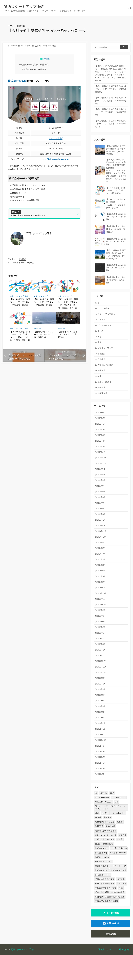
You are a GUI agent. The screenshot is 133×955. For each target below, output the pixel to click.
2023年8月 (101, 616)
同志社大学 (110, 826)
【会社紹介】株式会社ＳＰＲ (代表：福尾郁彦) (116, 280)
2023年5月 (101, 633)
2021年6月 (101, 763)
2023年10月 (102, 604)
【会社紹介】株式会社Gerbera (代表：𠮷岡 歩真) (116, 216)
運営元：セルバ (105, 949)
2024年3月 (101, 576)
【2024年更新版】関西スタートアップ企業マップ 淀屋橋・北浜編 (20, 302)
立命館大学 (122, 883)
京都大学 (107, 817)
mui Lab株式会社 (119, 797)
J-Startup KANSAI (102, 797)
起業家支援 (102, 393)
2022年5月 (101, 700)
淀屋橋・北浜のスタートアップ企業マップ (28, 215)
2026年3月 (101, 441)
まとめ (100, 331)
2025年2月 (101, 514)
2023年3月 (101, 644)
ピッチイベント (104, 325)
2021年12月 (102, 729)
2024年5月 (101, 565)
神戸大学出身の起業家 (104, 883)
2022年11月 (102, 667)
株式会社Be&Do (17, 81)
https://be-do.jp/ (55, 138)
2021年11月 (102, 734)
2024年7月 (101, 554)
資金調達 (101, 387)
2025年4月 (101, 503)
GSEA (112, 793)
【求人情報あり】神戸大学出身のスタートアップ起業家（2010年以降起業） (110, 112)
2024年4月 (101, 570)
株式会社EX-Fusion (119, 848)
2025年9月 (101, 474)
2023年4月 (101, 638)
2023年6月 (101, 627)
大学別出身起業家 (105, 365)
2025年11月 (102, 463)
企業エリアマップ (17, 296)
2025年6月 (101, 491)
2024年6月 (101, 559)
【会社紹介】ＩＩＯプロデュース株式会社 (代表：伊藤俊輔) (44, 334)
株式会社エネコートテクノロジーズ (110, 866)
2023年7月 (101, 621)
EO (96, 793)
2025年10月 (102, 469)
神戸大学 (121, 879)
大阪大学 (123, 835)
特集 (26, 296)
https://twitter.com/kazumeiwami (55, 159)
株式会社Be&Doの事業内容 (33, 69)
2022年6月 (101, 695)
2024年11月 (102, 531)
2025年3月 (101, 508)
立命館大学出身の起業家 (105, 888)
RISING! (105, 813)
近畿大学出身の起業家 (115, 892)
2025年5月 (101, 497)
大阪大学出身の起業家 (104, 839)
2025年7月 (101, 486)
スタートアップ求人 (106, 314)
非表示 (46, 58)
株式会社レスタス (103, 874)
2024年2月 (101, 582)
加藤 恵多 (99, 826)
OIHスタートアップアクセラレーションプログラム (110, 807)
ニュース (101, 319)
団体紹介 (101, 359)
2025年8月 (101, 480)
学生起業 (101, 370)
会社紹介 (21, 25)
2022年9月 (101, 678)
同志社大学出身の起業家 (105, 830)
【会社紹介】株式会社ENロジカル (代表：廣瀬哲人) (116, 229)
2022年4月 (101, 706)
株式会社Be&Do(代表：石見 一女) (34, 64)
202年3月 (101, 774)
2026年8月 (101, 412)
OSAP (97, 813)
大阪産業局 (108, 844)
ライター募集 (113, 912)
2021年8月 (101, 751)
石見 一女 (30, 262)
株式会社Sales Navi (118, 852)
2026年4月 (101, 435)
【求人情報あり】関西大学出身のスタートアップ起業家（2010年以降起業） (110, 100)
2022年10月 (102, 672)
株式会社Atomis (101, 848)
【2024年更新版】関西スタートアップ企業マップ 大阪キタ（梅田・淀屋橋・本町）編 (20, 335)
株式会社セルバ (102, 870)
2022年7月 (101, 689)
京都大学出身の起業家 (104, 822)
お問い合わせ (113, 923)
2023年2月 (101, 650)
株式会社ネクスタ (119, 870)
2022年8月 (101, 684)
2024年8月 (101, 548)
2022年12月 (102, 661)
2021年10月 (102, 740)
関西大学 (99, 896)
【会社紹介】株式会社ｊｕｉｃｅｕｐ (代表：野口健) (68, 334)
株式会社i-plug (101, 852)
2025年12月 (102, 457)
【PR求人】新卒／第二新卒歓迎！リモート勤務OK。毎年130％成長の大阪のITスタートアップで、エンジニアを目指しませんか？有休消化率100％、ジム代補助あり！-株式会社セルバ (111, 73)
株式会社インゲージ (103, 861)
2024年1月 (101, 587)
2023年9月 (101, 610)
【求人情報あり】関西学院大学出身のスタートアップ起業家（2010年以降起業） (110, 89)
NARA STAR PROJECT (103, 802)
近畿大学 (99, 892)
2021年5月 (101, 768)
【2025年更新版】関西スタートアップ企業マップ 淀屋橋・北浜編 (44, 302)
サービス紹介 (103, 308)
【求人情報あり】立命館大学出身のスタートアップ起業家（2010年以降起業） (110, 123)
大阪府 (98, 844)
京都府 (120, 822)
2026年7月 (101, 418)
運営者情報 (111, 934)
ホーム (11, 25)
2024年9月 (101, 542)
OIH (116, 802)
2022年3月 (101, 712)
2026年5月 (101, 429)
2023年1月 (101, 655)
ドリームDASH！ (117, 813)
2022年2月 (101, 717)
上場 (99, 336)
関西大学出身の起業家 (115, 896)
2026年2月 (101, 446)
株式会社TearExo (102, 857)
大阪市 (120, 839)
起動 (121, 888)
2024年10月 (102, 537)
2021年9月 (101, 746)
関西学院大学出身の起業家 (106, 901)
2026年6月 (101, 424)
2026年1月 (101, 452)
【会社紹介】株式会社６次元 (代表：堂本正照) (116, 267)
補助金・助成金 (104, 382)
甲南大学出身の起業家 (104, 879)
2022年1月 (101, 723)
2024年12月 (102, 525)
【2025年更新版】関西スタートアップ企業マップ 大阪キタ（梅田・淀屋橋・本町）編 (68, 303)
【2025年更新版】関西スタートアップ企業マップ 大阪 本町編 (116, 190)
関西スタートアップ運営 (46, 46)
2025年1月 (101, 520)
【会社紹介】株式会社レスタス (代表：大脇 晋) (116, 241)
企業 (99, 342)
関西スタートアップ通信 (22, 949)
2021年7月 (101, 757)
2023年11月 (102, 599)
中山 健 (98, 817)
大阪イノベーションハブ (105, 835)
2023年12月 (102, 593)
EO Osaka (103, 793)
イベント (101, 303)
